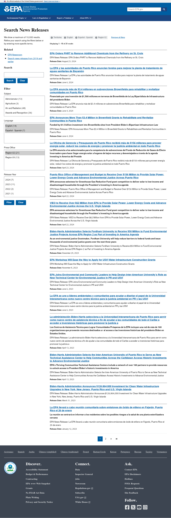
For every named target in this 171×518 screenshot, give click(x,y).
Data (77, 469)
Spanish (21, 452)
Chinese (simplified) (47, 452)
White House (81, 502)
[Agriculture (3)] (25, 103)
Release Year (10, 174)
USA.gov (79, 497)
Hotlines (129, 479)
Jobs (77, 479)
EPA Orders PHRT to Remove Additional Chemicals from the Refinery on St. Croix (96, 53)
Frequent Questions (134, 488)
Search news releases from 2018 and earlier (25, 60)
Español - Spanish (85, 37)
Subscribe (80, 493)
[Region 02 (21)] (25, 153)
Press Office (9, 147)
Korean (113, 452)
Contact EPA (131, 469)
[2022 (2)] (25, 189)
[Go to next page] (111, 438)
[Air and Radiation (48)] (25, 108)
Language (8, 120)
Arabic (32, 452)
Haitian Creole (99, 452)
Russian (137, 452)
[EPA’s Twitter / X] (133, 507)
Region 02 (102, 37)
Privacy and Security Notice (39, 502)
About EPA (84, 18)
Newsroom (80, 483)
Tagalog (149, 452)
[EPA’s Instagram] (145, 507)
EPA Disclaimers (133, 474)
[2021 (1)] (25, 193)
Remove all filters (118, 37)
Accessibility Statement (37, 469)
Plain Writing (32, 497)
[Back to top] (164, 511)
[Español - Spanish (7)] (25, 130)
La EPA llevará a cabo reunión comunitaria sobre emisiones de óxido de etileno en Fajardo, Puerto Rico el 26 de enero (106, 409)
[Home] (26, 9)
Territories (57, 37)
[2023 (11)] (25, 184)
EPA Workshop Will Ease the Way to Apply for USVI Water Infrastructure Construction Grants (102, 259)
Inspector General (84, 474)
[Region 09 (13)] (25, 157)
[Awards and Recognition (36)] (25, 113)
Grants (29, 488)
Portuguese (125, 452)
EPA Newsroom (15, 55)
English (69, 37)
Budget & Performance (37, 474)
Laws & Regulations (40, 18)
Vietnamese (162, 452)
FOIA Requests (132, 483)
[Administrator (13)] (25, 99)
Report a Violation (64, 18)
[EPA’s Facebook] (127, 507)
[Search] (164, 9)
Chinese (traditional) (70, 452)
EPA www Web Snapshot (38, 483)
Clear (21, 202)
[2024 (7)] (25, 180)
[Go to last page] (116, 438)
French (86, 452)
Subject (7, 93)
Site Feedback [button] (131, 493)
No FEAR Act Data (35, 493)
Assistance (8, 452)
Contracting (31, 479)
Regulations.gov (83, 488)
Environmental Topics (15, 18)
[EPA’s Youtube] (139, 507)
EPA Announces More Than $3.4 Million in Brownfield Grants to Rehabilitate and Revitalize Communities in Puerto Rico (101, 119)
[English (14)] (25, 126)
